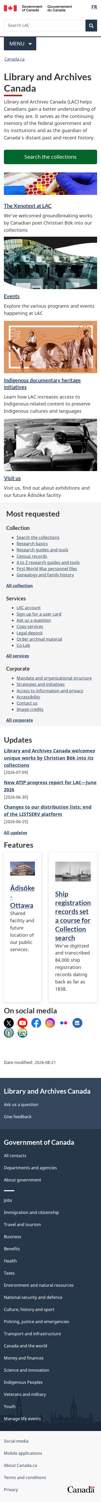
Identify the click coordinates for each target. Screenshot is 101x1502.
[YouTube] (22, 1022)
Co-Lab (23, 645)
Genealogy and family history (45, 575)
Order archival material (39, 639)
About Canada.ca (20, 1465)
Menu (17, 43)
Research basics (32, 543)
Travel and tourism (22, 1224)
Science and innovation (26, 1370)
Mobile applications (23, 1453)
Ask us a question (34, 620)
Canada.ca (14, 59)
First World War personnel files (47, 568)
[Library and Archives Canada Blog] (22, 1032)
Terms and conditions (25, 1477)
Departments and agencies (30, 1168)
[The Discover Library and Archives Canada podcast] (9, 1032)
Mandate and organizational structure (54, 678)
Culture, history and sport (29, 1309)
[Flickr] (64, 1022)
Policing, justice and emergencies (36, 1321)
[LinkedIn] (77, 1022)
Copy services (30, 626)
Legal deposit (30, 633)
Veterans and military (25, 1394)
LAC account (29, 607)
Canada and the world (25, 1346)
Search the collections (38, 537)
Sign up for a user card (39, 614)
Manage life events (22, 1418)
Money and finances (24, 1358)
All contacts (15, 1155)
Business (12, 1236)
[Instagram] (50, 1022)
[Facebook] (36, 1022)
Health (10, 1261)
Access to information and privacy (50, 691)
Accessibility (28, 697)
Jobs (8, 1200)
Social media (16, 1441)
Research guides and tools (42, 550)
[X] (9, 1022)
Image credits (30, 709)
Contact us (27, 703)
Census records (32, 556)
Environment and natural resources (39, 1285)
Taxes (9, 1273)
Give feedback (18, 1116)
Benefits (12, 1249)
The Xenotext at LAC (28, 206)
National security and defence (33, 1297)
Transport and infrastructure (32, 1334)
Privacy (11, 1489)
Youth (10, 1406)
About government (22, 1180)
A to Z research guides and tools (48, 562)
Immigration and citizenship (31, 1212)
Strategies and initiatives (41, 684)
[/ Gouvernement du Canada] (38, 8)
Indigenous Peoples (23, 1382)
